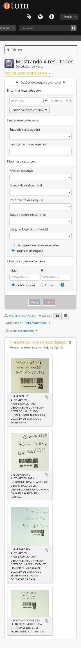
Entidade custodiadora (24, 130)
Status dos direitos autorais (27, 215)
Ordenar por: (14, 323)
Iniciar (13, 270)
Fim (42, 270)
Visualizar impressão (22, 316)
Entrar (68, 17)
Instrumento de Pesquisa (26, 200)
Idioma (40, 17)
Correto (49, 285)
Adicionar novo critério (27, 110)
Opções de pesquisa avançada (40, 82)
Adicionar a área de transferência (47, 397)
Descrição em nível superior (27, 144)
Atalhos (51, 17)
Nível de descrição (21, 171)
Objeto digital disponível (25, 185)
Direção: (11, 331)
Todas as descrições (29, 251)
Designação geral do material (28, 229)
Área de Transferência (29, 17)
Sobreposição (25, 285)
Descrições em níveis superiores (37, 245)
